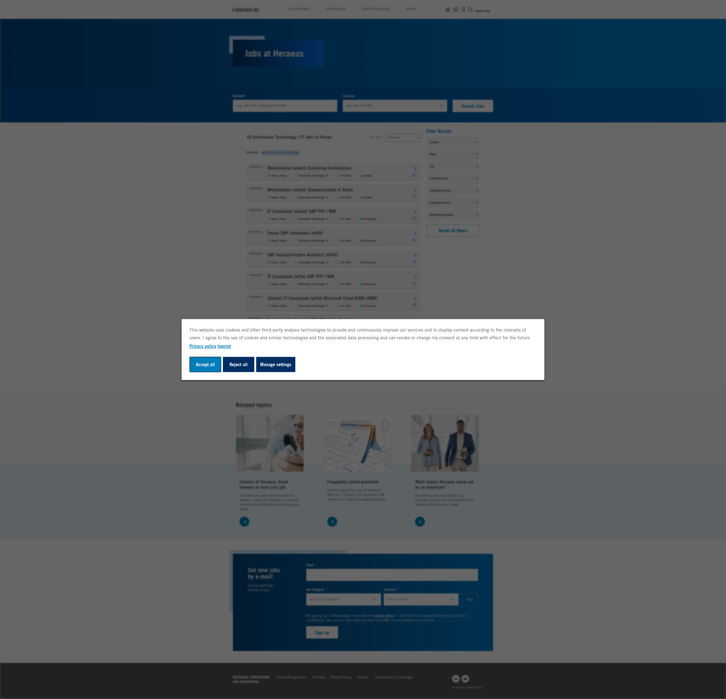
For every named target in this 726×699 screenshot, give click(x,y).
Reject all (239, 364)
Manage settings (275, 364)
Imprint (224, 346)
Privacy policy (202, 346)
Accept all (205, 364)
